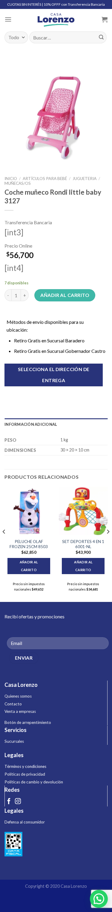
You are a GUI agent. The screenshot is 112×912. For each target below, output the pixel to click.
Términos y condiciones (25, 766)
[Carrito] (105, 19)
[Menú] (8, 19)
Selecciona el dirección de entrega (54, 375)
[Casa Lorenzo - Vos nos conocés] (56, 19)
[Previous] (4, 544)
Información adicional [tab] (30, 424)
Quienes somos (18, 696)
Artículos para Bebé (45, 178)
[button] (99, 899)
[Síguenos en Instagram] (18, 801)
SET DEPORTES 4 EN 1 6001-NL (83, 544)
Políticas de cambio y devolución (33, 782)
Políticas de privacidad (24, 774)
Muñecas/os (17, 183)
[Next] (108, 544)
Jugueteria (84, 178)
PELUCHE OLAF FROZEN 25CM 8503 (29, 544)
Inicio (10, 178)
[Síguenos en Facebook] (9, 801)
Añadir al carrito (64, 295)
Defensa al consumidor (24, 822)
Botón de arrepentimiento (27, 722)
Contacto (13, 703)
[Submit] (101, 37)
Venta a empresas (20, 711)
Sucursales (14, 741)
